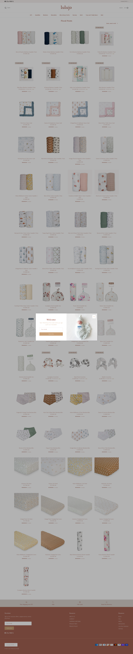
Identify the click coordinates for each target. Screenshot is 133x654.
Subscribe (51, 334)
